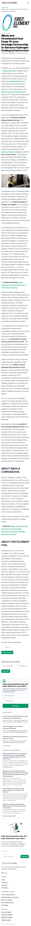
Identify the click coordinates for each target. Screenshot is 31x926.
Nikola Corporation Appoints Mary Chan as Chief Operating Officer (14, 284)
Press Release (5, 33)
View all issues (7, 745)
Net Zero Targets (6, 900)
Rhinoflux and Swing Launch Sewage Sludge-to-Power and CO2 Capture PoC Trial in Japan (14, 806)
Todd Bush (12, 53)
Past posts (4, 7)
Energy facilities (6, 912)
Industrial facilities (6, 915)
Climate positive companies (9, 897)
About (3, 880)
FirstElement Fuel (15, 81)
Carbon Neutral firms (8, 895)
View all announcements (9, 816)
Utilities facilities (6, 920)
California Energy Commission (11, 152)
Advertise (4, 885)
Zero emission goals (7, 902)
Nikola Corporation (9, 71)
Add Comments (7, 652)
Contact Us (4, 882)
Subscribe (4, 888)
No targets (4, 905)
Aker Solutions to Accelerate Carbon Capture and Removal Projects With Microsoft (14, 790)
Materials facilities (6, 917)
